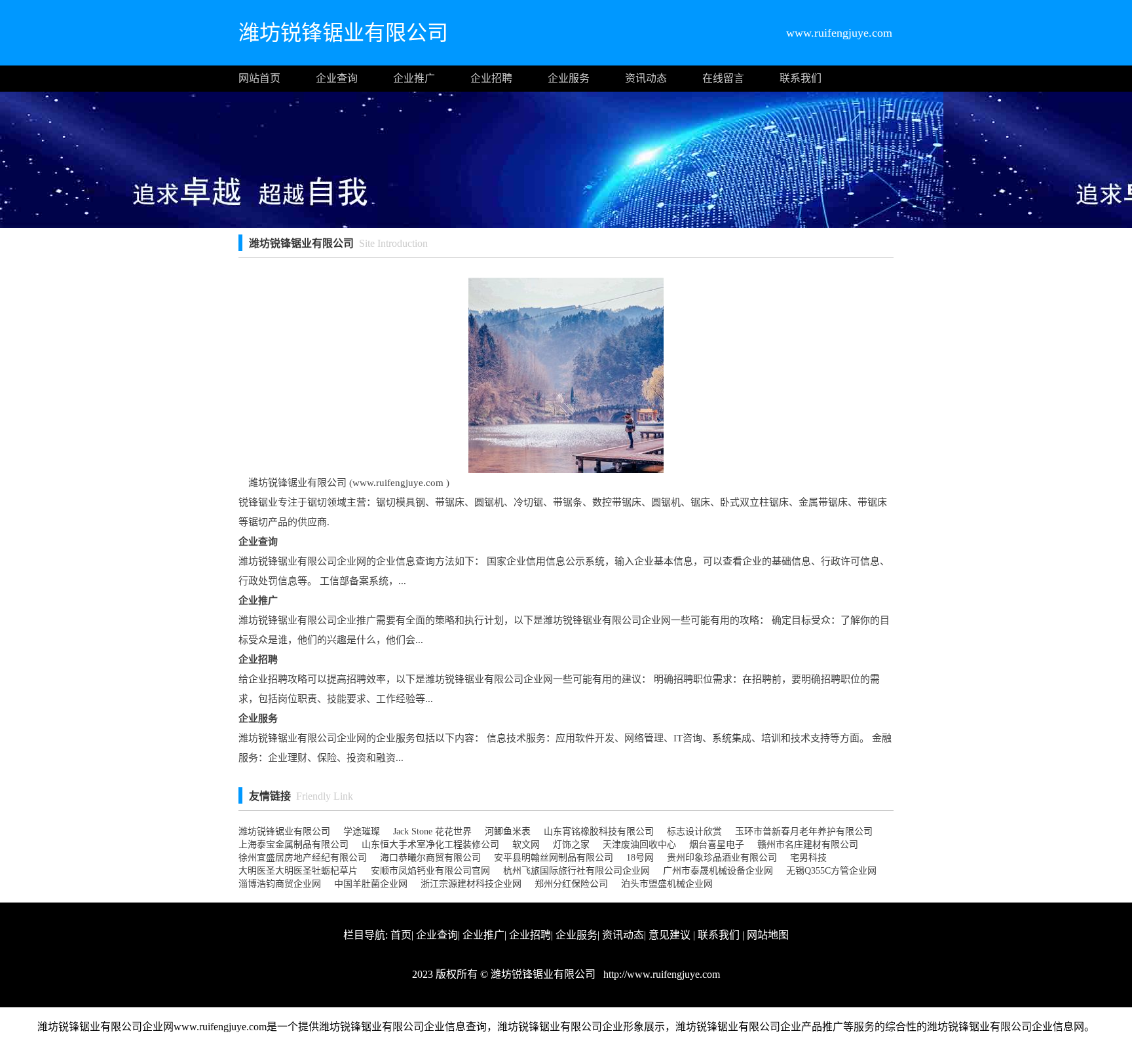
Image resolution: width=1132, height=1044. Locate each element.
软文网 (526, 844)
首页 (400, 935)
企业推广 (414, 78)
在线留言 (723, 78)
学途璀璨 (361, 831)
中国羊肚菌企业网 (370, 884)
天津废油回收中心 (639, 844)
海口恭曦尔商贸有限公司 (430, 858)
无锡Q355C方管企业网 (831, 871)
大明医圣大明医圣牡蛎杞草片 (298, 871)
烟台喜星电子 (716, 844)
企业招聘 (491, 78)
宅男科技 (808, 858)
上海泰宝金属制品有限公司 (293, 844)
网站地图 (768, 935)
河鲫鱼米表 (508, 831)
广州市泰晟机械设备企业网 (718, 871)
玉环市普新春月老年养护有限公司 (804, 831)
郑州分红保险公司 (571, 884)
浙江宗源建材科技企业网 (471, 884)
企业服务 (569, 78)
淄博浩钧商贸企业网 (279, 884)
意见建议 (669, 935)
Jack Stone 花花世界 (432, 831)
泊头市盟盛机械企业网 (667, 884)
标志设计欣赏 (694, 831)
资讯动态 (646, 78)
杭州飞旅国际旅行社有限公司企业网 (576, 871)
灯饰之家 (571, 844)
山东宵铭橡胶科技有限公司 (599, 831)
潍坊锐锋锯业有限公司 (284, 831)
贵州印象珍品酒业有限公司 (722, 858)
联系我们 (800, 78)
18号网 (640, 858)
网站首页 (259, 78)
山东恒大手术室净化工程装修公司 (430, 844)
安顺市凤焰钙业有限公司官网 (430, 871)
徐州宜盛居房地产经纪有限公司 (302, 858)
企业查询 (337, 78)
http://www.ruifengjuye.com (660, 974)
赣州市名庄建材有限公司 (807, 844)
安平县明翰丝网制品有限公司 (553, 858)
